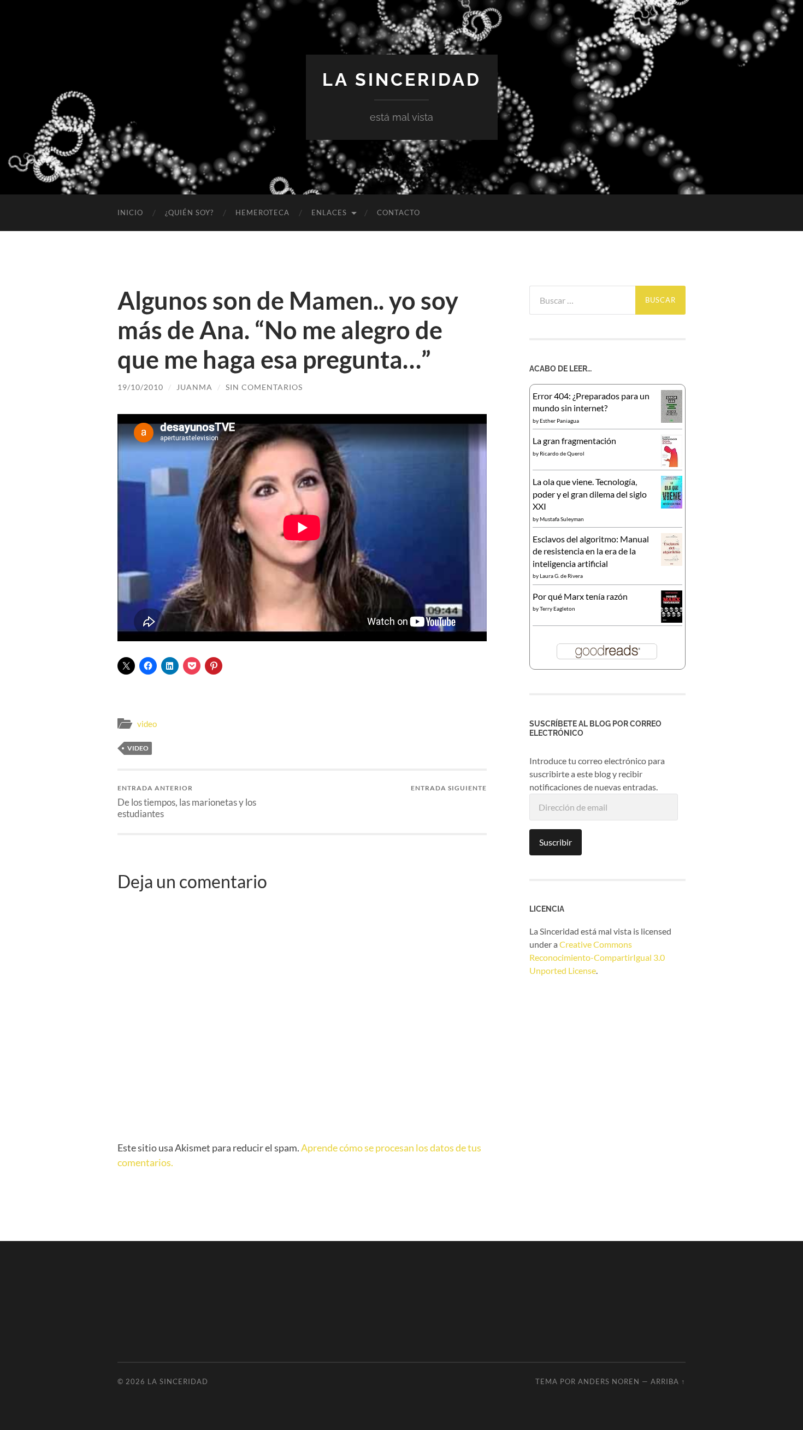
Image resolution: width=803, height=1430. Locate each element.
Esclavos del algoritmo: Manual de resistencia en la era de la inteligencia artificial (591, 551)
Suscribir (555, 842)
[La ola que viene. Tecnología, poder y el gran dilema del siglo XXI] (671, 505)
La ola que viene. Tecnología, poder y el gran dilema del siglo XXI (590, 493)
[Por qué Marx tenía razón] (671, 619)
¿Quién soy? (189, 212)
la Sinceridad (401, 79)
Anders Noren (609, 1381)
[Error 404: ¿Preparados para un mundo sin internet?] (671, 419)
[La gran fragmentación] (671, 463)
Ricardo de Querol (562, 453)
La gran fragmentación (574, 440)
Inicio (130, 212)
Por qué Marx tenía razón (580, 596)
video (147, 724)
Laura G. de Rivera (561, 575)
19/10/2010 (140, 387)
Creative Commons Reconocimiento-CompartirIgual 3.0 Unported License (597, 957)
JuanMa (194, 387)
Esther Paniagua (559, 420)
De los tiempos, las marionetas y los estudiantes (186, 801)
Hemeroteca (262, 212)
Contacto (398, 212)
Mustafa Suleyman (562, 519)
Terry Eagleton (557, 608)
